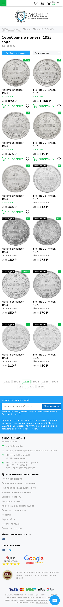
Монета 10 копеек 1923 (44, 91)
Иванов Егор (42, 602)
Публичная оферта (12, 478)
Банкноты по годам (12, 528)
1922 (17, 381)
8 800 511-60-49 (13, 438)
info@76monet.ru (14, 446)
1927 (21, 386)
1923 (26, 381)
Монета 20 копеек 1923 (13, 91)
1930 (31, 386)
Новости (6, 514)
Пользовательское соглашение (19, 483)
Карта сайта (8, 519)
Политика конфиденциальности (19, 487)
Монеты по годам (11, 523)
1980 (40, 386)
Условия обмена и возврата (17, 492)
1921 (7, 381)
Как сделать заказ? (12, 501)
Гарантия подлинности (14, 510)
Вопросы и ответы (11, 496)
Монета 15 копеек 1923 (13, 144)
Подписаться (51, 406)
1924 (36, 381)
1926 (55, 381)
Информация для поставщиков (18, 505)
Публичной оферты (11, 414)
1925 (45, 381)
